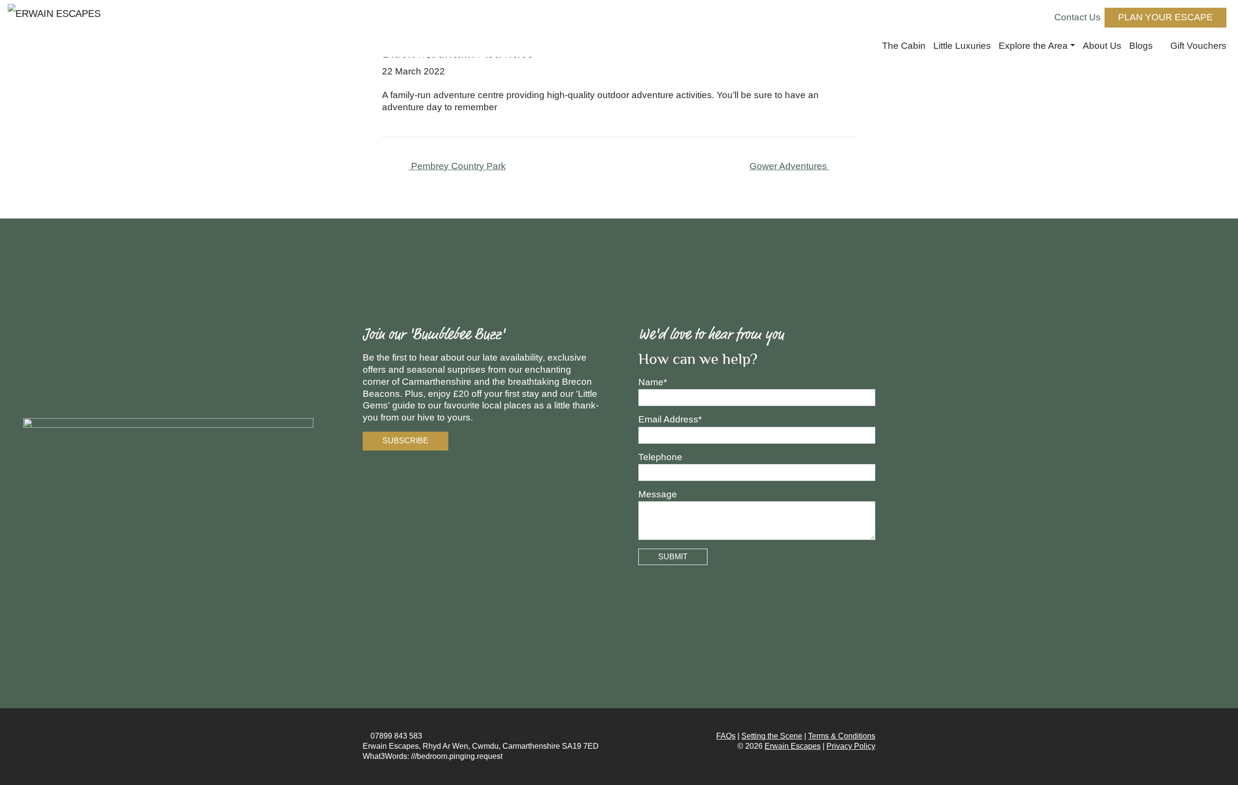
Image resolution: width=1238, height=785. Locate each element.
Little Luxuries (962, 46)
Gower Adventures (789, 166)
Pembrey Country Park (457, 166)
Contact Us (1077, 17)
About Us (1102, 46)
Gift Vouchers (1197, 46)
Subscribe (405, 440)
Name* (652, 382)
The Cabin (904, 46)
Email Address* (670, 419)
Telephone (660, 457)
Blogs (1141, 46)
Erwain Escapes (793, 746)
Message (657, 494)
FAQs (726, 736)
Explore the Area (1033, 46)
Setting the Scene (771, 736)
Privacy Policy (850, 746)
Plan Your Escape (1165, 17)
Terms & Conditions (841, 736)
